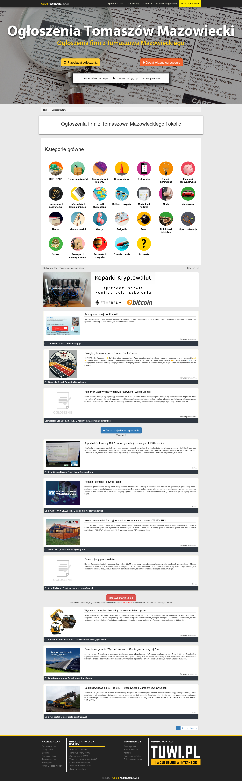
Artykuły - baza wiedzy (52, 765)
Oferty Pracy (133, 3)
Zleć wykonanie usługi (121, 597)
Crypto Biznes (60, 472)
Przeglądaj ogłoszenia (82, 62)
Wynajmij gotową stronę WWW (83, 759)
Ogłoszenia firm (115, 3)
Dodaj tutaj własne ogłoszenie (122, 430)
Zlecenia (147, 3)
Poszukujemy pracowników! (99, 559)
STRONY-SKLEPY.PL (63, 510)
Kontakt (127, 752)
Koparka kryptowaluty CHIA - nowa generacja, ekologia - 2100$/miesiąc (124, 443)
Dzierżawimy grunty (57, 678)
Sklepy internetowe (77, 769)
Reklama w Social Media (80, 765)
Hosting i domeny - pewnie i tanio (103, 481)
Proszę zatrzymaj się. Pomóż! (101, 314)
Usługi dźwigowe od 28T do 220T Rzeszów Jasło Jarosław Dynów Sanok (125, 687)
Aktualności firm (49, 759)
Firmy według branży (166, 3)
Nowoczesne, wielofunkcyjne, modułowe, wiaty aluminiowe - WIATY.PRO (125, 520)
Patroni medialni (131, 749)
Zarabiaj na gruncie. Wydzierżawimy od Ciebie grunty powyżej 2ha (121, 649)
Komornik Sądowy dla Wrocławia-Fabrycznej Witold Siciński (117, 391)
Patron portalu (130, 746)
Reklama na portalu (78, 749)
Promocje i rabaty (49, 756)
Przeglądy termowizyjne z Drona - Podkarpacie (110, 353)
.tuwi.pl (55, 3)
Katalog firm (47, 762)
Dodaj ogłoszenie (190, 3)
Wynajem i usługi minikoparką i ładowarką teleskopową (115, 610)
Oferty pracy (47, 749)
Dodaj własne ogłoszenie (162, 62)
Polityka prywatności (133, 759)
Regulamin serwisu (132, 756)
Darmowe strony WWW (79, 752)
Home (46, 109)
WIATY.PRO (53, 549)
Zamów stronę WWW (78, 756)
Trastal (56, 716)
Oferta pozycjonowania (79, 762)
